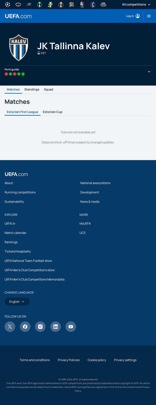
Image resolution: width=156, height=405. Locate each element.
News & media (89, 201)
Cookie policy (97, 360)
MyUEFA (85, 223)
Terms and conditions (35, 360)
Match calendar (15, 233)
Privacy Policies (69, 360)
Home (18, 16)
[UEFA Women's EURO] (93, 4)
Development (89, 192)
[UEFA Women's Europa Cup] (50, 4)
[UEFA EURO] (82, 4)
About (9, 183)
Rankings (11, 242)
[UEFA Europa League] (61, 4)
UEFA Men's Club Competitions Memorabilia (34, 279)
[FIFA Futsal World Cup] (103, 4)
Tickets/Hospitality (18, 251)
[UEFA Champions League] (8, 4)
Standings (31, 89)
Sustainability (14, 201)
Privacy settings (125, 360)
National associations (95, 183)
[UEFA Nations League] (71, 4)
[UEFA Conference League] (40, 4)
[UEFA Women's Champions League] (18, 4)
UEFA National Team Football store (28, 261)
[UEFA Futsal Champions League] (29, 4)
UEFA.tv (10, 223)
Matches (13, 89)
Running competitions (20, 192)
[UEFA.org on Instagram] (40, 331)
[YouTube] (70, 331)
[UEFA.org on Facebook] (25, 331)
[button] (147, 16)
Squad (48, 89)
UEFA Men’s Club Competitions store (30, 270)
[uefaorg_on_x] (10, 331)
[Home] (16, 174)
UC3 (82, 233)
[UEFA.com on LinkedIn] (55, 331)
